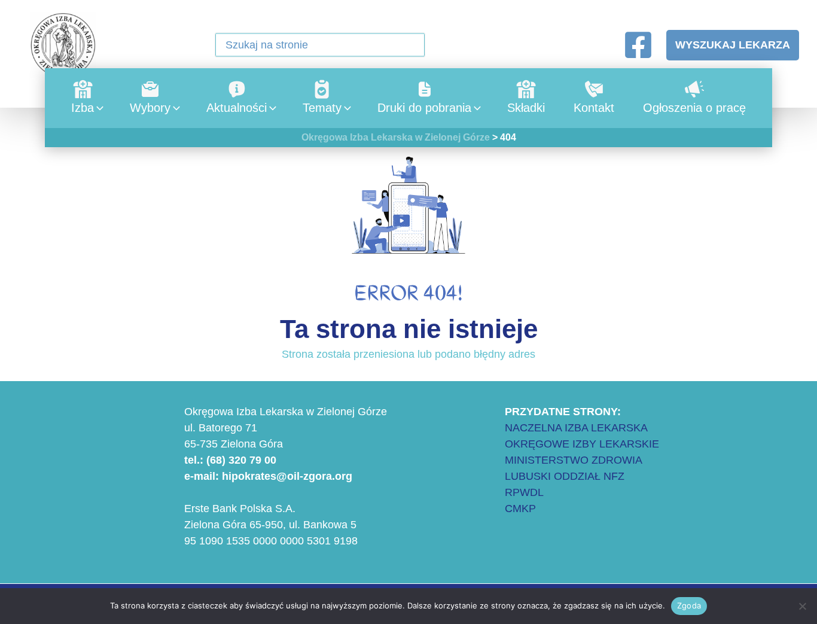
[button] (408, 46)
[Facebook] (638, 45)
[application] (96, 108)
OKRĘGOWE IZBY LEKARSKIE (582, 444)
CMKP (520, 509)
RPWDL (524, 492)
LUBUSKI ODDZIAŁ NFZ (564, 476)
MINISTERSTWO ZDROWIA (573, 460)
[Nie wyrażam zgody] (802, 606)
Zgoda (689, 605)
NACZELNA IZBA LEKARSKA (576, 428)
